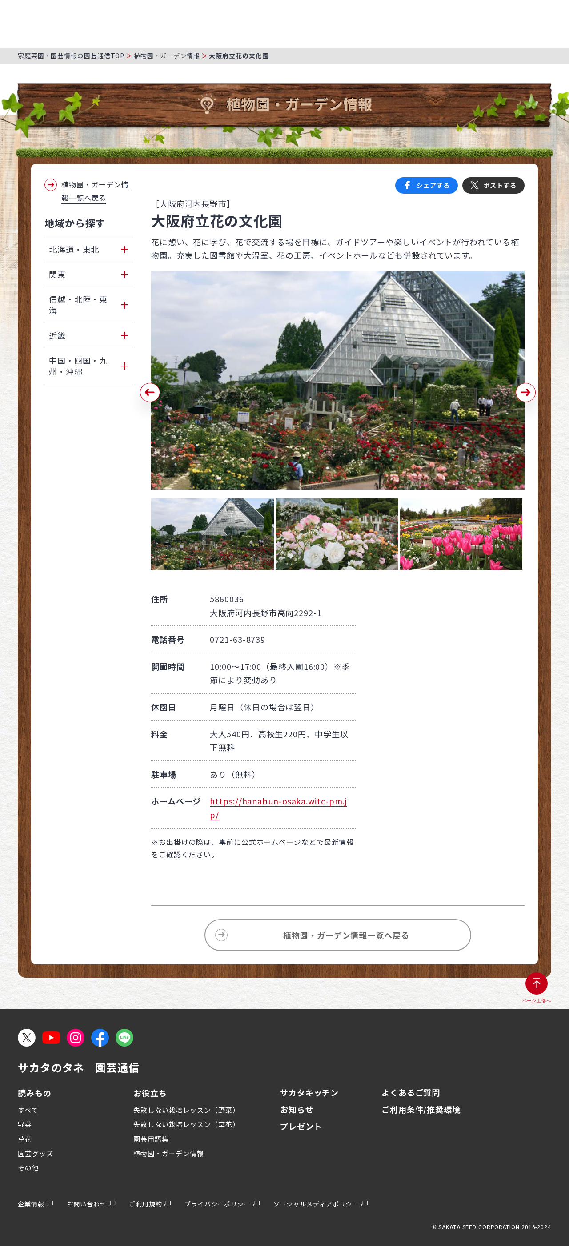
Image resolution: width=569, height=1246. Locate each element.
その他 (28, 1167)
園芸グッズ (35, 1153)
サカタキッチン (309, 1092)
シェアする (433, 185)
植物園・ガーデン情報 (167, 55)
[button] (150, 392)
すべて (28, 1110)
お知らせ (297, 1109)
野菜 (25, 1124)
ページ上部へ (536, 1000)
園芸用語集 (151, 1138)
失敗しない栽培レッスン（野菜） (186, 1110)
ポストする (500, 185)
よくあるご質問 (410, 1092)
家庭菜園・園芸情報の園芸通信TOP (71, 55)
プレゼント (301, 1126)
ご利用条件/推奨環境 (421, 1109)
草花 (25, 1138)
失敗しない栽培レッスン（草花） (186, 1124)
